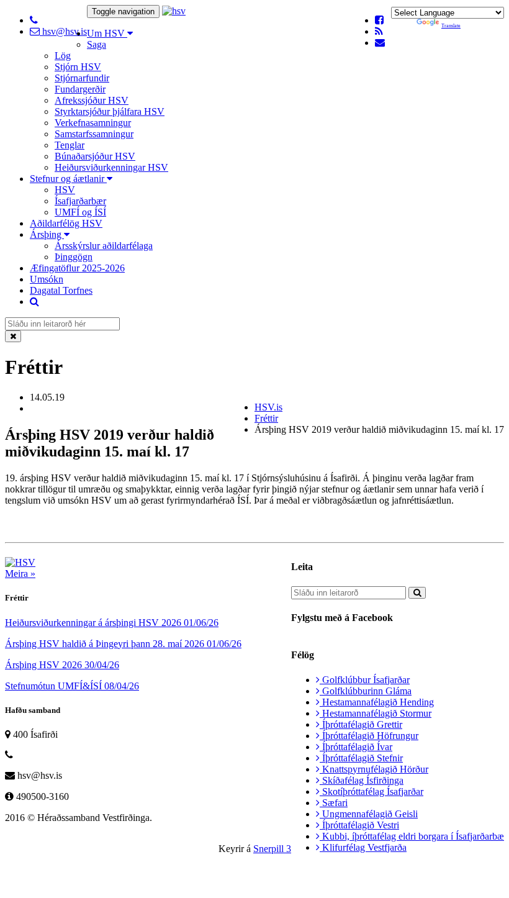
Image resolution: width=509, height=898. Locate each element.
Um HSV (107, 33)
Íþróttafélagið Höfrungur (369, 735)
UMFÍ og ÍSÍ (80, 212)
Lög (63, 55)
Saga (96, 44)
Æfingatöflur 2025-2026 (77, 268)
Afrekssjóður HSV (91, 100)
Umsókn (46, 279)
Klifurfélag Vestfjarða (363, 847)
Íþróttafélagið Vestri (359, 825)
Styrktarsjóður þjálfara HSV (109, 111)
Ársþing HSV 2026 (62, 665)
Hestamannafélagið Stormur (375, 713)
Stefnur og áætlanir (68, 178)
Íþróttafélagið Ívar (356, 747)
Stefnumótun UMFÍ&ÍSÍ (72, 686)
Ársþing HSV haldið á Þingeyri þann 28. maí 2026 (123, 643)
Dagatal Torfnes (61, 290)
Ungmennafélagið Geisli (369, 814)
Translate (451, 26)
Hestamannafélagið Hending (377, 702)
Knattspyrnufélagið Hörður (374, 769)
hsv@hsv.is (63, 31)
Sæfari (334, 802)
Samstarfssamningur (94, 134)
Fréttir (266, 418)
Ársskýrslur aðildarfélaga (104, 245)
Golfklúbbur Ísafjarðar (365, 679)
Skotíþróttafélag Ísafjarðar (371, 791)
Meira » (20, 573)
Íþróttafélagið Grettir (361, 724)
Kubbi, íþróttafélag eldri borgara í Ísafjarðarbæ (412, 836)
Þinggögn (73, 257)
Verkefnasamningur (93, 122)
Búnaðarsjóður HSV (95, 156)
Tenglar (69, 145)
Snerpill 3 (272, 848)
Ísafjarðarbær (80, 201)
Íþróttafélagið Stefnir (361, 758)
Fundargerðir (80, 89)
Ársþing (47, 234)
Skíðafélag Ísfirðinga (361, 780)
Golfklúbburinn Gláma (366, 691)
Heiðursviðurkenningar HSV (111, 167)
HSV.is (268, 407)
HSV (65, 189)
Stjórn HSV (78, 66)
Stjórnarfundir (82, 78)
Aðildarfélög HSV (66, 223)
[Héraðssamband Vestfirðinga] (174, 11)
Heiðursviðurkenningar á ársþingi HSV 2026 (111, 622)
